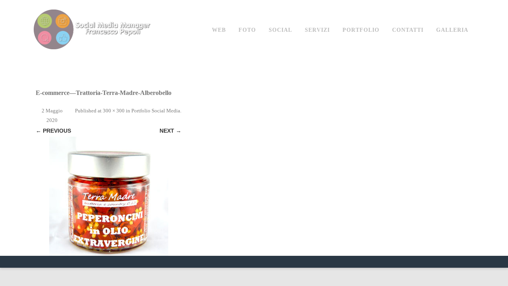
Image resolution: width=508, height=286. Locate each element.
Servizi (317, 30)
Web (219, 30)
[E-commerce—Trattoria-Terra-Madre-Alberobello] (108, 196)
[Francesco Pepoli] (93, 57)
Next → (170, 131)
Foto (247, 30)
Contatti (407, 30)
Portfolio (361, 30)
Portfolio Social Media (155, 111)
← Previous (53, 131)
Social (280, 30)
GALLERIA (452, 30)
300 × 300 (114, 111)
